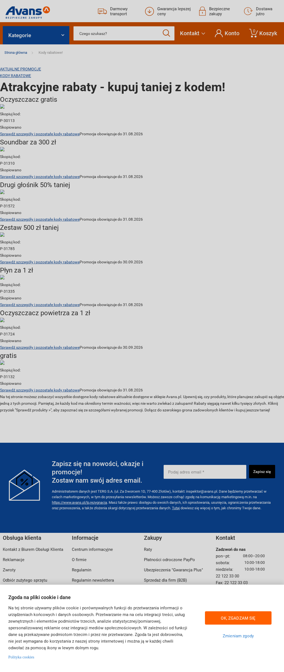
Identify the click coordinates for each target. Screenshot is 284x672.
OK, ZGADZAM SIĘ (238, 618)
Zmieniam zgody (238, 635)
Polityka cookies (21, 657)
